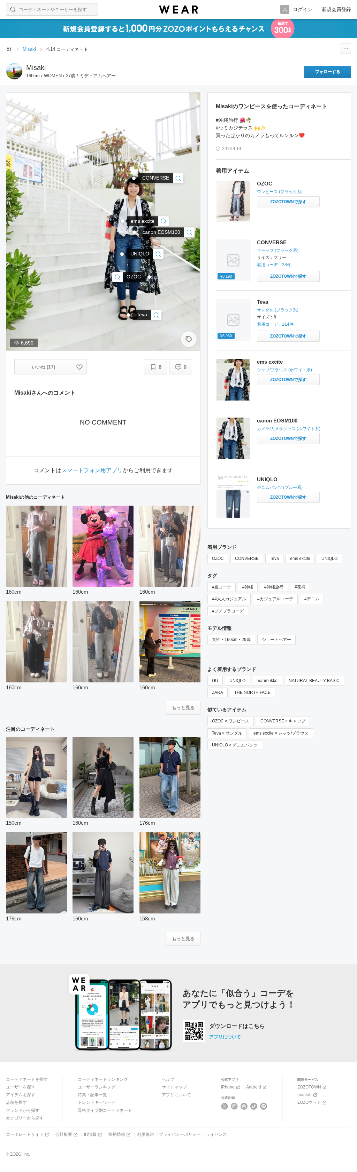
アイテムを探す (20, 1094)
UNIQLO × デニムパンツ (235, 745)
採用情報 (116, 1134)
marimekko (267, 680)
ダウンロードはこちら (237, 1026)
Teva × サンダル (227, 733)
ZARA (217, 692)
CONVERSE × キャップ (282, 721)
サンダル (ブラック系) (277, 310)
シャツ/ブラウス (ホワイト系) (284, 369)
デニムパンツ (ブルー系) (280, 487)
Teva (262, 302)
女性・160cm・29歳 (231, 639)
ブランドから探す (22, 1110)
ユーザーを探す (20, 1087)
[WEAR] (178, 9)
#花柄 (300, 587)
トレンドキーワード (96, 1102)
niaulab (304, 1094)
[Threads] (244, 1106)
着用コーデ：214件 (275, 324)
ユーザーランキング (96, 1087)
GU (215, 680)
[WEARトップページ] (9, 49)
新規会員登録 (336, 9)
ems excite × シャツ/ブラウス (281, 733)
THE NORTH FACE (252, 692)
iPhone (228, 1087)
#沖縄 (247, 587)
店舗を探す (16, 1102)
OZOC (264, 184)
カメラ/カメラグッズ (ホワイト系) (288, 428)
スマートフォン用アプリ (92, 470)
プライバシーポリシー (180, 1134)
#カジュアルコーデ (275, 598)
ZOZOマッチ (309, 1102)
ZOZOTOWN (309, 1087)
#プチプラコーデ (228, 611)
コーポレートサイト (25, 1134)
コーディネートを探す (27, 1079)
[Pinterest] (263, 1106)
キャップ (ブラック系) (277, 250)
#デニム (311, 598)
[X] (224, 1106)
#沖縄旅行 (273, 587)
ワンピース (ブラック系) (280, 191)
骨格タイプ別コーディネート (105, 1110)
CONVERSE (272, 242)
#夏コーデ (221, 587)
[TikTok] (254, 1106)
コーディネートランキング (103, 1079)
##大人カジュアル (229, 598)
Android (253, 1087)
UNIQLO (267, 479)
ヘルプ (168, 1079)
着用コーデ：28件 (274, 264)
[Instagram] (234, 1106)
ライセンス (216, 1134)
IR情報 (90, 1134)
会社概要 (63, 1134)
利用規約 (145, 1134)
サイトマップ (174, 1087)
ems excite (270, 362)
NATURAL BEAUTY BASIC (314, 680)
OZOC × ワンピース (230, 721)
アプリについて (225, 1037)
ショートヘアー (276, 639)
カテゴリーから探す (25, 1118)
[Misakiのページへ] (14, 71)
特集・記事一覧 (92, 1094)
